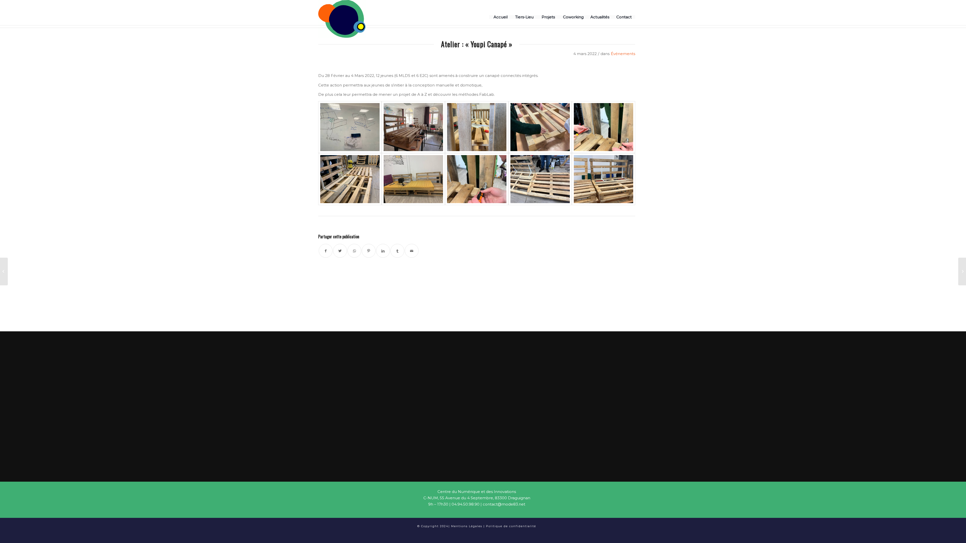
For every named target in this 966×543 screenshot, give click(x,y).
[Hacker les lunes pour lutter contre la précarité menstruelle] (4, 271)
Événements (623, 53)
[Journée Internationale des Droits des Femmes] (962, 271)
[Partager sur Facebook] (326, 251)
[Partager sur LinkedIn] (383, 251)
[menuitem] (500, 17)
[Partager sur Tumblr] (397, 251)
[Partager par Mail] (412, 251)
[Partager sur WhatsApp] (354, 251)
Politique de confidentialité (511, 526)
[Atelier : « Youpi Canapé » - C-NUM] (350, 127)
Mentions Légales (466, 526)
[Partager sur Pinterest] (369, 251)
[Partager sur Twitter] (340, 251)
